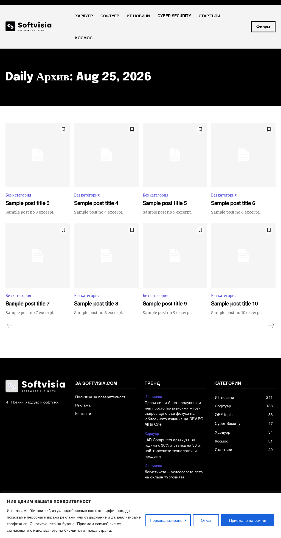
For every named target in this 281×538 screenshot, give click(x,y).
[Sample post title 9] (175, 255)
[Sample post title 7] (37, 255)
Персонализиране (166, 520)
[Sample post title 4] (106, 155)
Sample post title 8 (96, 303)
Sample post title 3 (27, 203)
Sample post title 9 (165, 303)
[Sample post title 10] (243, 255)
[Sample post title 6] (243, 155)
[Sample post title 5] (175, 155)
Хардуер (152, 433)
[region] (140, 515)
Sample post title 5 (165, 203)
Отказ (206, 520)
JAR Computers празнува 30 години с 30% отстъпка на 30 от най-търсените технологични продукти (173, 448)
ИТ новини (153, 396)
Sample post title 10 (234, 303)
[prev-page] (9, 325)
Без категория (18, 195)
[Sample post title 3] (37, 155)
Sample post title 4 (96, 203)
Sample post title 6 (233, 203)
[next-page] (271, 325)
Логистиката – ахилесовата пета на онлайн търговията (174, 474)
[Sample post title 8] (106, 255)
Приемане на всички (247, 520)
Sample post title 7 (27, 303)
